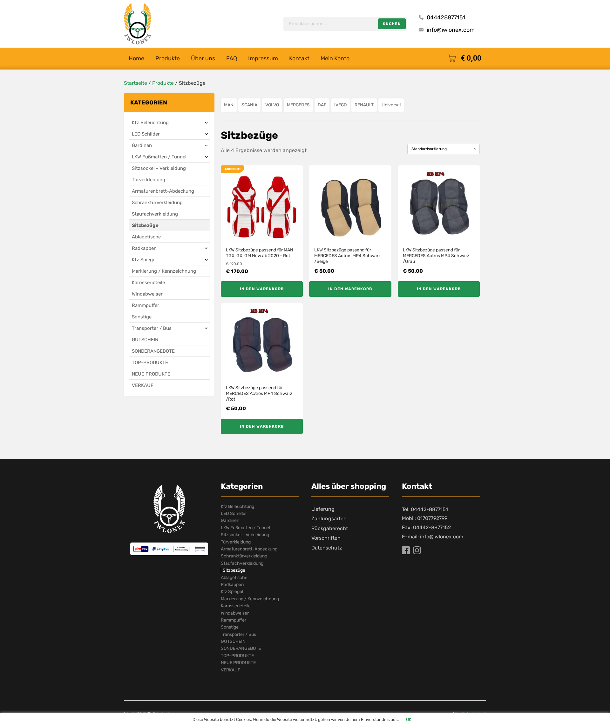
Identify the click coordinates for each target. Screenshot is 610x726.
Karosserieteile (148, 282)
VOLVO (272, 105)
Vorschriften (326, 538)
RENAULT (364, 105)
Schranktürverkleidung (157, 202)
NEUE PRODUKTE (151, 374)
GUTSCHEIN (145, 340)
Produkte (167, 58)
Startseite (135, 83)
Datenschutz (326, 548)
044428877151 (446, 17)
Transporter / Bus (152, 328)
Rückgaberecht (329, 528)
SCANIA (249, 105)
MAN (229, 105)
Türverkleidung (148, 180)
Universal (391, 105)
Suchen (392, 24)
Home (136, 58)
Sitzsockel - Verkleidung (159, 168)
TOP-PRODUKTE (150, 362)
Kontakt (299, 58)
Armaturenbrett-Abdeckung (163, 191)
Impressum (263, 58)
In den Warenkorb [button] (262, 289)
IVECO (340, 105)
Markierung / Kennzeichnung (164, 271)
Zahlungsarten (329, 519)
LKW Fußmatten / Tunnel (159, 157)
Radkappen (144, 248)
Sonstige (142, 317)
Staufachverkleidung (155, 214)
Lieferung (323, 509)
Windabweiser (147, 294)
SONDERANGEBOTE (153, 351)
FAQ (231, 58)
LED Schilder (146, 134)
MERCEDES (298, 105)
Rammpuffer (145, 305)
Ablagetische (146, 237)
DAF (322, 105)
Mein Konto (335, 58)
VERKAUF (142, 385)
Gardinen (142, 145)
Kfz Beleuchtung (150, 122)
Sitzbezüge (145, 225)
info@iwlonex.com (451, 29)
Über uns (203, 58)
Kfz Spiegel (144, 260)
